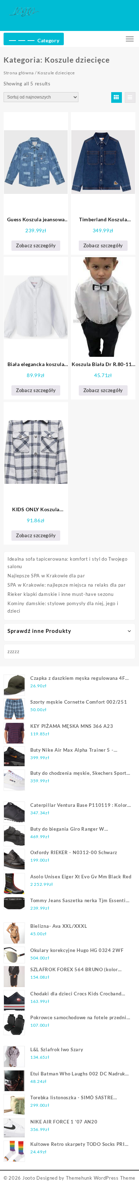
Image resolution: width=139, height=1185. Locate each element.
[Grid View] (116, 97)
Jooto (28, 1178)
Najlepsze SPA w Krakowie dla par (46, 575)
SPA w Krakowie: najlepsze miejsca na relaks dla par (66, 585)
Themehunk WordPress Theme (101, 1178)
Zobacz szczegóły (36, 245)
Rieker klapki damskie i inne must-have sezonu (60, 594)
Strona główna (19, 72)
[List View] (130, 97)
